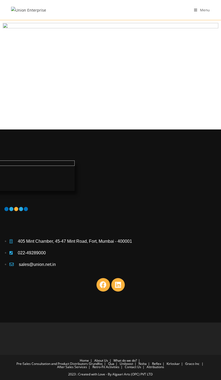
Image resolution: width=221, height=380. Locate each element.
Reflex (156, 363)
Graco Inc (192, 363)
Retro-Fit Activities (105, 367)
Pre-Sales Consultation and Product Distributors (52, 363)
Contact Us (133, 367)
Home (84, 360)
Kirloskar (173, 363)
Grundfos (96, 363)
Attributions (155, 367)
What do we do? (125, 360)
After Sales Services (72, 367)
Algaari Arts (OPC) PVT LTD (132, 374)
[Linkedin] (118, 285)
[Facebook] (103, 285)
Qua (111, 363)
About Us (101, 360)
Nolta (143, 363)
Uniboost (126, 363)
